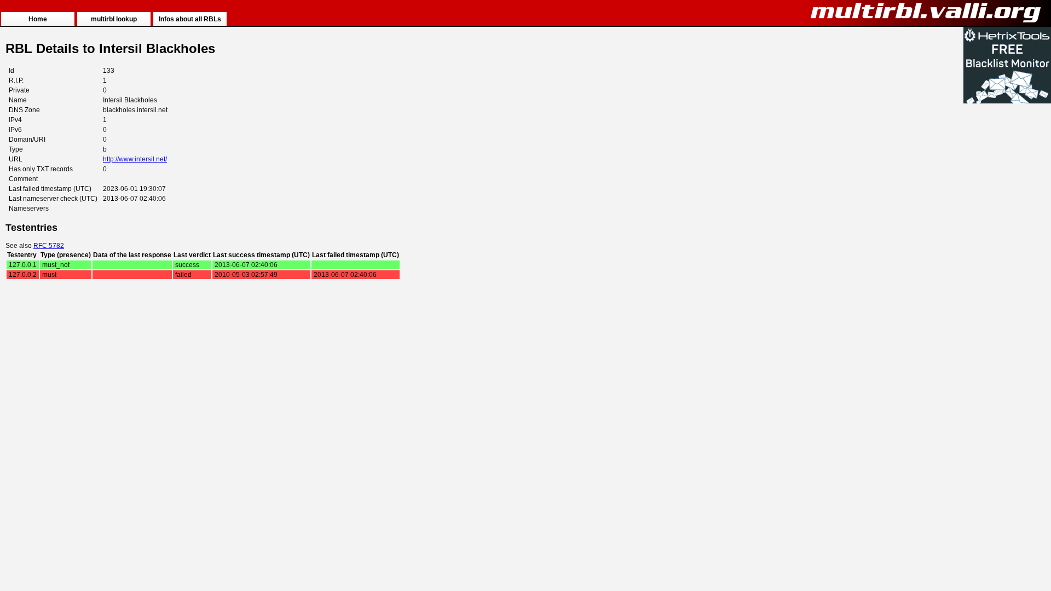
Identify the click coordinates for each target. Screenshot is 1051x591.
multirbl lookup (114, 19)
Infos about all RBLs (190, 19)
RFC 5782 (48, 246)
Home (37, 19)
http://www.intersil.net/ (135, 159)
